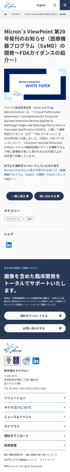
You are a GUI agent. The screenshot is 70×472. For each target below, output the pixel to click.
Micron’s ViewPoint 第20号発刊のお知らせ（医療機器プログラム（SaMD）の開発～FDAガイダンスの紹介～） (35, 174)
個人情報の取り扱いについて (41, 454)
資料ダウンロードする (34, 316)
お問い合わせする (34, 328)
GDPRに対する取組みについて (20, 459)
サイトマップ (47, 459)
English (41, 5)
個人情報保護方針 (13, 454)
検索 (55, 5)
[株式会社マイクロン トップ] (5, 14)
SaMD (29, 219)
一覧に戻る (18, 196)
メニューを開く (65, 5)
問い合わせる (48, 196)
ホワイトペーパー (14, 219)
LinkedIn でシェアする (9, 245)
